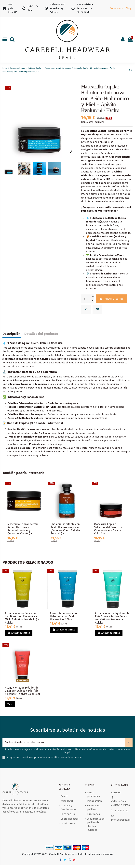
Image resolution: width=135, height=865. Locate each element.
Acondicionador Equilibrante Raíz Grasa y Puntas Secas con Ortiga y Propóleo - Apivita (112, 618)
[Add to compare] (97, 309)
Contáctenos (68, 823)
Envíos (64, 796)
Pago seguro (68, 814)
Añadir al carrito (114, 298)
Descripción (11, 334)
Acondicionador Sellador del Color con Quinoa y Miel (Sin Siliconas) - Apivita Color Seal (22, 690)
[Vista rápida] (40, 498)
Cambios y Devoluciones (68, 807)
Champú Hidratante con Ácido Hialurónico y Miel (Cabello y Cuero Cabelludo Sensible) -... (67, 529)
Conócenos (116, 8)
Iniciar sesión (94, 800)
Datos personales (93, 794)
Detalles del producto (41, 334)
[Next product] (132, 70)
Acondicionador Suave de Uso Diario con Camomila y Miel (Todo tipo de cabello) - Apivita (22, 618)
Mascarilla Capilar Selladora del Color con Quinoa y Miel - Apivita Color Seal (108, 529)
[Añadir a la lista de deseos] (86, 309)
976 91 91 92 (121, 810)
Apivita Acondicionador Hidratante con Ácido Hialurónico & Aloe (64, 616)
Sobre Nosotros (70, 818)
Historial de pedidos (93, 807)
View (9, 704)
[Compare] (40, 492)
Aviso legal (67, 800)
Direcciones (93, 814)
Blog (128, 8)
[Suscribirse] (129, 742)
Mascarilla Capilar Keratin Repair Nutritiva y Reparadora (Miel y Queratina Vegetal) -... (23, 529)
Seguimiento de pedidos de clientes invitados (96, 824)
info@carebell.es (121, 819)
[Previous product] (130, 70)
